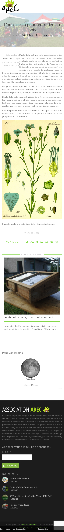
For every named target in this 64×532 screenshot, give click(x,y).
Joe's (60, 388)
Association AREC (30, 524)
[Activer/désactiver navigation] (58, 6)
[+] (32, 286)
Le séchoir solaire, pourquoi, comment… (30, 317)
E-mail (6, 451)
